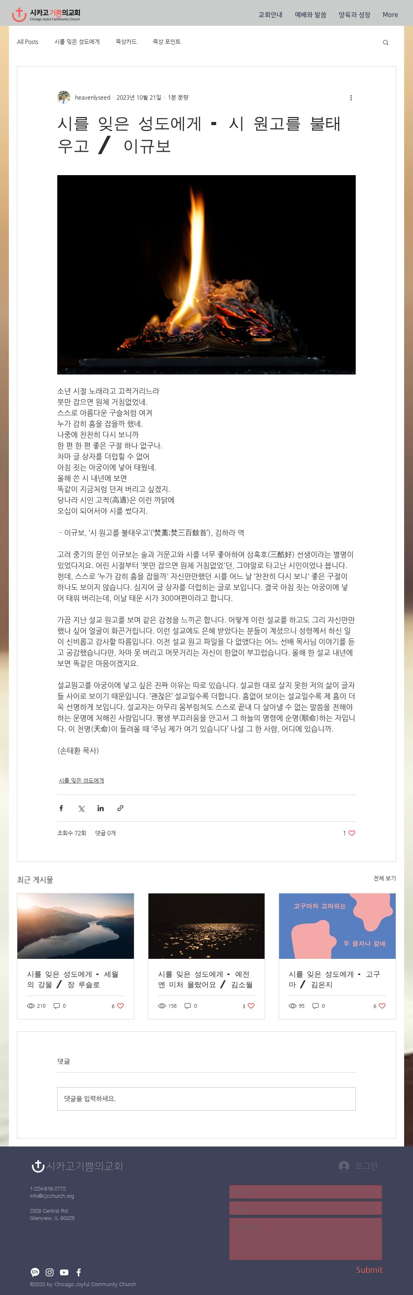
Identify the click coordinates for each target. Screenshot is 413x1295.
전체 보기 (384, 878)
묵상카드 (126, 41)
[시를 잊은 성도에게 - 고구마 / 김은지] (337, 926)
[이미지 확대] (206, 274)
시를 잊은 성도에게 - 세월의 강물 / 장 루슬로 (73, 979)
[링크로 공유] (120, 808)
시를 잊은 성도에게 (77, 41)
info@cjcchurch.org (52, 1195)
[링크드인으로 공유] (100, 808)
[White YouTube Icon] (64, 1272)
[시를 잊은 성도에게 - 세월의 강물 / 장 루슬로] (75, 926)
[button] (270, 15)
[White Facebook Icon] (78, 1272)
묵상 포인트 (167, 41)
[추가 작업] (351, 97)
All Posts (27, 41)
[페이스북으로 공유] (61, 808)
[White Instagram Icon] (49, 1272)
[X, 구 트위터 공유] (81, 808)
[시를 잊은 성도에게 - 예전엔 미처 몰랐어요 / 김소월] (206, 926)
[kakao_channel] (35, 1272)
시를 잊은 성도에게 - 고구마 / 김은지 (334, 979)
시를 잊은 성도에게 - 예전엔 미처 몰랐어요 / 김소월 (205, 979)
